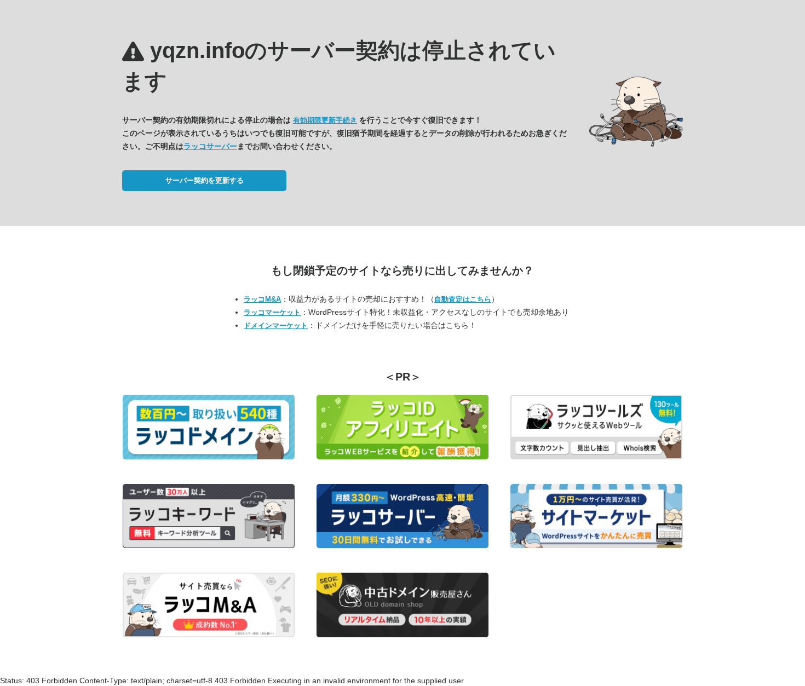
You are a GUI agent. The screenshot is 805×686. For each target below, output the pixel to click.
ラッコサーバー (210, 146)
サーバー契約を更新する (204, 180)
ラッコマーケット (272, 312)
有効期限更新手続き (325, 120)
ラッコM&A (262, 299)
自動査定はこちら (462, 299)
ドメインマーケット (276, 325)
